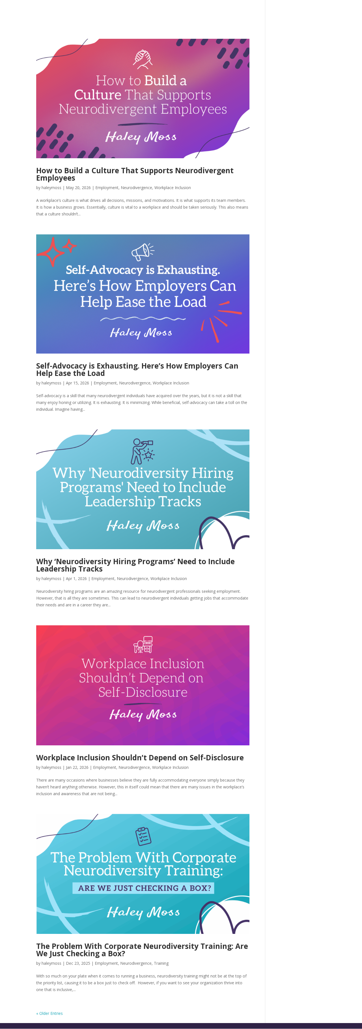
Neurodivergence (136, 187)
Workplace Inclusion (172, 187)
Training (161, 963)
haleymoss (51, 187)
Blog (314, 11)
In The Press (283, 11)
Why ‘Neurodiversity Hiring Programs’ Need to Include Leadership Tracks (135, 565)
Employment (106, 187)
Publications (222, 11)
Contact (341, 11)
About (155, 11)
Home (131, 11)
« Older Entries (49, 1013)
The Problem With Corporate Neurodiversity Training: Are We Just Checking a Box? (142, 950)
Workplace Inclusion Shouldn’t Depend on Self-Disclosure (140, 757)
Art (253, 11)
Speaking (183, 11)
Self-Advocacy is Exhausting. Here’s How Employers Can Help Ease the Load (137, 369)
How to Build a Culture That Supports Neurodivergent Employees (135, 174)
